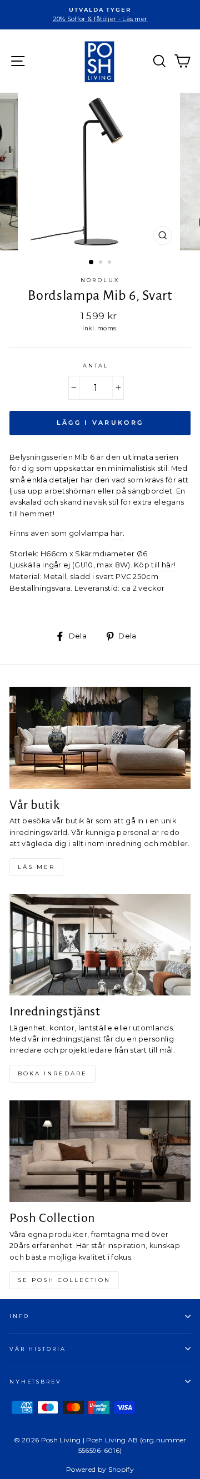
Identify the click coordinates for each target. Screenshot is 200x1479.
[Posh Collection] (100, 1151)
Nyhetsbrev (35, 1382)
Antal (96, 366)
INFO (19, 1316)
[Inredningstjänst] (100, 944)
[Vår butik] (100, 737)
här (117, 533)
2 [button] (101, 263)
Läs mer (36, 867)
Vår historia (37, 1349)
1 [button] (91, 262)
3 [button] (110, 263)
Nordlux (100, 280)
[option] (100, 15)
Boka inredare (52, 1073)
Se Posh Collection (64, 1280)
